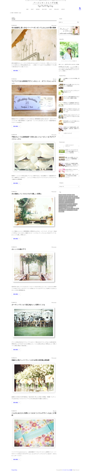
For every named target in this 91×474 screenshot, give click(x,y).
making (66, 196)
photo (75, 196)
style (77, 197)
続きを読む (15, 70)
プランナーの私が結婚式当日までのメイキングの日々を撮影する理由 (71, 97)
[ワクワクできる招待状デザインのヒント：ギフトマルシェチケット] (34, 115)
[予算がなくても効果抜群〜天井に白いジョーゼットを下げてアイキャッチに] (34, 172)
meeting (71, 196)
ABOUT (32, 9)
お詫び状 (65, 199)
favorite (69, 194)
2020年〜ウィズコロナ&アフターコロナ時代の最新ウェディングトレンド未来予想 (68, 152)
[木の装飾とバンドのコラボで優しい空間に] (34, 228)
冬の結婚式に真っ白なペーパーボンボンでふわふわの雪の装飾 (34, 27)
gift (73, 194)
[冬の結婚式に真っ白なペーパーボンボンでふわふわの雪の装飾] (34, 59)
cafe (60, 194)
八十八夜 (73, 208)
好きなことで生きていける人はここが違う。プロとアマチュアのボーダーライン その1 (71, 110)
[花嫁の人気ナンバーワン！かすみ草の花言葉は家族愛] (34, 393)
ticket (60, 199)
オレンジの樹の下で (19, 249)
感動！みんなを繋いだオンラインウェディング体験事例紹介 (71, 85)
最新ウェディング (69, 210)
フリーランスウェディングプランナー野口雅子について (71, 91)
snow (69, 197)
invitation (61, 196)
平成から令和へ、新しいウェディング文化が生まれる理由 (71, 176)
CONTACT (63, 9)
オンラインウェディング (69, 202)
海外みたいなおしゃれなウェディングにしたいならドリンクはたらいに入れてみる (71, 116)
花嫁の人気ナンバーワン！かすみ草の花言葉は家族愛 (30, 360)
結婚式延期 (61, 211)
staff (73, 197)
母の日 (75, 210)
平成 (77, 208)
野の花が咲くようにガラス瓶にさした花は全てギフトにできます (71, 122)
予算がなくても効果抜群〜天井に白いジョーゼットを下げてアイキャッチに (71, 103)
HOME (27, 9)
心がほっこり (62, 210)
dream (64, 194)
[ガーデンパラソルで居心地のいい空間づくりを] (34, 338)
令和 (68, 208)
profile (65, 197)
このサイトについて (68, 133)
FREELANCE (56, 9)
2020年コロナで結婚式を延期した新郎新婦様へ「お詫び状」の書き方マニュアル (71, 128)
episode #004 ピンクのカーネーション (71, 170)
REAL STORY (44, 9)
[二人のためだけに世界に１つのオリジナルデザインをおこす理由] (34, 448)
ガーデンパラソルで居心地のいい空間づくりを (28, 305)
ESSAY (50, 9)
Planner (61, 197)
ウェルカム (61, 202)
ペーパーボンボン (62, 205)
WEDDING (38, 9)
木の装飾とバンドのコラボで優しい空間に (27, 194)
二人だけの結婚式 (62, 208)
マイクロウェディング (71, 205)
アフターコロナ (71, 199)
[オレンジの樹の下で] (34, 283)
